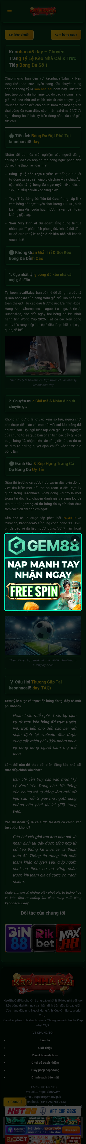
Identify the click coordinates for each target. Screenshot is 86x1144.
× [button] (75, 539)
